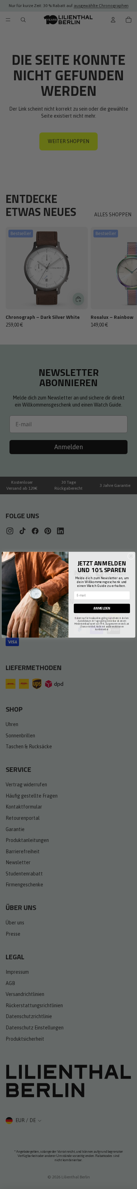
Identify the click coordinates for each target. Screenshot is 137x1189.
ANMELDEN (101, 608)
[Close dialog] (131, 556)
